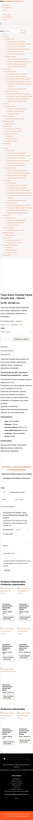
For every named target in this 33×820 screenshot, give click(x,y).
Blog (5, 10)
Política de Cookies (16, 785)
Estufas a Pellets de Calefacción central (19, 61)
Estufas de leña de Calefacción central (19, 49)
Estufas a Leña (10, 39)
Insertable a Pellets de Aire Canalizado (19, 94)
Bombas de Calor (9, 121)
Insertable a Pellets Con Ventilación (18, 99)
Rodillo (3, 328)
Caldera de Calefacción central (16, 109)
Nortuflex (7, 324)
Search (2, 31)
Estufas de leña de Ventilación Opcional (19, 44)
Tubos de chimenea (11, 138)
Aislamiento (9, 136)
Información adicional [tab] (7, 350)
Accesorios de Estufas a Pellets (17, 66)
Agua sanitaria (10, 123)
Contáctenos (8, 7)
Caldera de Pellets (9, 116)
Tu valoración (8, 534)
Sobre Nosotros (16, 779)
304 (22, 321)
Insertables (7, 69)
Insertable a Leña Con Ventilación (17, 74)
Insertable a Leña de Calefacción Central (19, 81)
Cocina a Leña (8, 126)
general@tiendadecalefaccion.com (14, 1)
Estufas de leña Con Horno (15, 51)
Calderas (6, 104)
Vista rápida (8, 601)
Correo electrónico (9, 553)
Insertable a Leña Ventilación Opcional (19, 79)
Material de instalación (10, 133)
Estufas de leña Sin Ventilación (16, 46)
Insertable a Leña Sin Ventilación (17, 76)
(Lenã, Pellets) (27, 474)
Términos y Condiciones (16, 783)
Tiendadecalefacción (18, 470)
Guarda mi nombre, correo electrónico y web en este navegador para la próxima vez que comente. (16, 563)
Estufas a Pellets (10, 56)
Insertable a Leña (11, 71)
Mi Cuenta (7, 5)
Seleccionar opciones (8, 618)
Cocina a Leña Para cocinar (13, 131)
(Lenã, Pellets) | (16, 478)
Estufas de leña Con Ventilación (17, 41)
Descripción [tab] (4, 347)
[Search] (23, 31)
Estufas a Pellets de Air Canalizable (18, 59)
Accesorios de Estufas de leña (16, 54)
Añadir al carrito (21, 339)
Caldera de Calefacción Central (15, 118)
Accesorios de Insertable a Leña (17, 89)
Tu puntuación (8, 530)
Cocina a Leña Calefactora (13, 128)
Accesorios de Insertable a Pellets (17, 101)
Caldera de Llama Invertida (15, 111)
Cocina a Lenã (25, 478)
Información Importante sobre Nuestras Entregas (16, 791)
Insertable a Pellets (11, 91)
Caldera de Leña (10, 106)
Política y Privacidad (16, 781)
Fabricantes (7, 143)
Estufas (6, 36)
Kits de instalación (11, 141)
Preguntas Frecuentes (16, 789)
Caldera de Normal (13, 113)
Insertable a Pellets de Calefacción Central (20, 96)
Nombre (6, 545)
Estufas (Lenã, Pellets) (8, 474)
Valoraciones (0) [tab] (5, 354)
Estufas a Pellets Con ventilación (17, 64)
